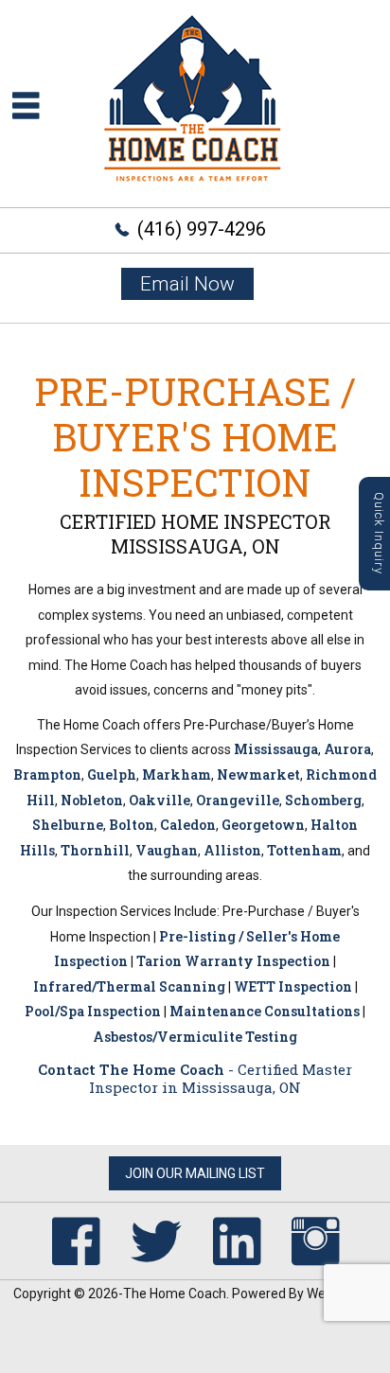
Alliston (232, 850)
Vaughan (166, 850)
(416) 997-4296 (201, 229)
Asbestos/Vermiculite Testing (195, 1037)
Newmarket (258, 774)
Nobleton (92, 800)
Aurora (347, 749)
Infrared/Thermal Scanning (129, 986)
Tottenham (304, 850)
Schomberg (323, 800)
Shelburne (67, 825)
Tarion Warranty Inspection (233, 961)
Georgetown (263, 825)
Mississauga (276, 749)
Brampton (47, 774)
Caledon (188, 825)
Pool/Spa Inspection (93, 1011)
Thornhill (95, 850)
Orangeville (237, 800)
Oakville (159, 800)
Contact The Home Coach (131, 1069)
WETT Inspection (293, 986)
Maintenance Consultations (264, 1011)
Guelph (111, 774)
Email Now (187, 284)
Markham (176, 774)
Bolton (131, 825)
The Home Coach (174, 1293)
